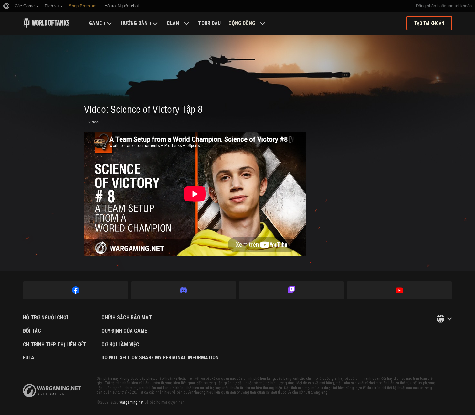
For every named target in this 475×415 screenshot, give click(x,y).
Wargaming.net (131, 402)
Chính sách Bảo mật (126, 318)
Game (95, 23)
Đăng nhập (426, 6)
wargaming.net (52, 390)
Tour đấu (209, 23)
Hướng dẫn (134, 23)
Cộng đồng (241, 23)
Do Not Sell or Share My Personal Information (160, 358)
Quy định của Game (124, 331)
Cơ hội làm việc (120, 344)
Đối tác (32, 331)
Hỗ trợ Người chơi (45, 318)
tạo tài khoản (460, 6)
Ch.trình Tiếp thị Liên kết (54, 344)
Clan (173, 23)
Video (93, 122)
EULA (28, 358)
